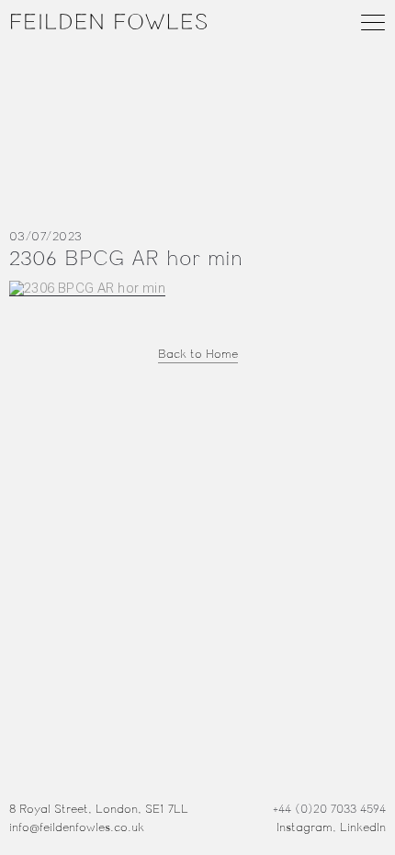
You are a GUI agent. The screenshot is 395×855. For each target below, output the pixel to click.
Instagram (304, 827)
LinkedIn (363, 827)
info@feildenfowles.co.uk (76, 827)
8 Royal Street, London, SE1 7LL (98, 809)
